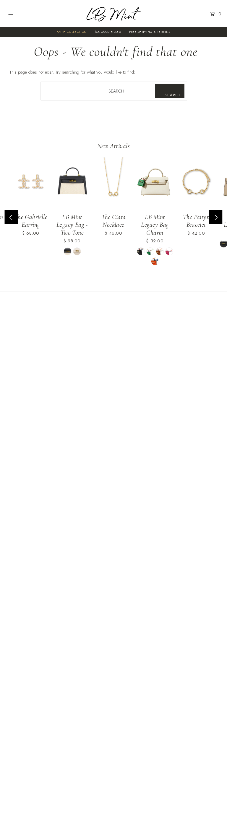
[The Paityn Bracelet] (196, 182)
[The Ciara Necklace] (113, 182)
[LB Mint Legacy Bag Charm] (155, 182)
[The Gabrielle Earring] (31, 182)
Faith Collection (72, 32)
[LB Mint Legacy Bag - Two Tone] (72, 182)
